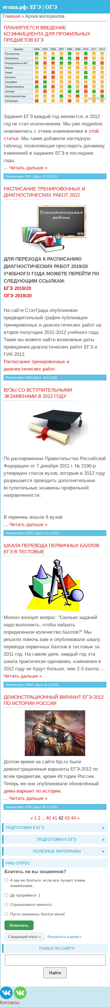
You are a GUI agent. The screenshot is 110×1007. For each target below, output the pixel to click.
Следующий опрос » (24, 937)
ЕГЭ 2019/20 (17, 288)
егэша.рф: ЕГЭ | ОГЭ (30, 7)
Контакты (9, 1002)
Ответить (19, 925)
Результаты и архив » (64, 937)
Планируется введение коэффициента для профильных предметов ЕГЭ (47, 34)
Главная (11, 16)
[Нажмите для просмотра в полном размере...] (55, 75)
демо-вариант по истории (32, 791)
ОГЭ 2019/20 (18, 295)
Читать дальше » (28, 167)
